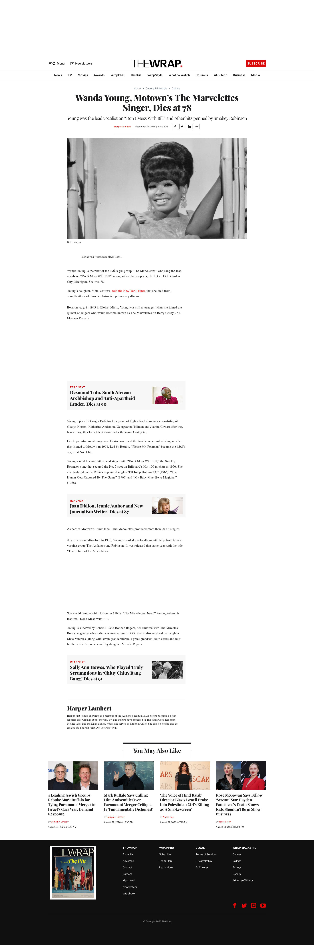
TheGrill (136, 75)
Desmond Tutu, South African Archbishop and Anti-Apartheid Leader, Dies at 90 (102, 398)
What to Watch (179, 75)
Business (239, 75)
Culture (176, 88)
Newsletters (83, 63)
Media (255, 75)
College (236, 860)
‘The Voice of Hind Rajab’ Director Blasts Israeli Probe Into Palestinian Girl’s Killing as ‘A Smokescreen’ (184, 802)
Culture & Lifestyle (156, 88)
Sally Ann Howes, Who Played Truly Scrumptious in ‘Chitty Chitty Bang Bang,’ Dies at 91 (106, 672)
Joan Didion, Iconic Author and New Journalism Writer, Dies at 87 (106, 508)
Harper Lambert (122, 126)
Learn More (166, 867)
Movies (83, 75)
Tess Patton (225, 821)
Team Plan (165, 860)
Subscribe (256, 63)
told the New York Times (129, 290)
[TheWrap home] (157, 63)
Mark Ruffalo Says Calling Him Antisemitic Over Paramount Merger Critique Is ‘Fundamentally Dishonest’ (128, 802)
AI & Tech (220, 75)
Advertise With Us (242, 880)
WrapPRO (117, 75)
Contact (127, 867)
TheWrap (130, 847)
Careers (127, 873)
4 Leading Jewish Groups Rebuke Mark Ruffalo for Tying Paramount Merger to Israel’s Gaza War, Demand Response (71, 804)
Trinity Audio (100, 257)
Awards (99, 75)
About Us (128, 854)
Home (137, 88)
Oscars (236, 873)
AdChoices (202, 867)
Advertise (128, 860)
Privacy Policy (204, 860)
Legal (200, 847)
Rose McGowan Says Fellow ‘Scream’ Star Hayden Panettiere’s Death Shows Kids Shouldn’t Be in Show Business (239, 804)
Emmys (236, 867)
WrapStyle (155, 75)
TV (70, 75)
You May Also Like (157, 750)
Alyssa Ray (168, 817)
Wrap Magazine (244, 847)
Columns (202, 75)
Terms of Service (206, 854)
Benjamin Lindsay (60, 821)
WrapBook (129, 893)
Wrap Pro (166, 847)
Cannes (236, 854)
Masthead (128, 880)
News (58, 75)
